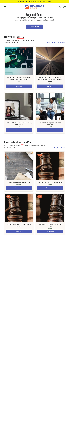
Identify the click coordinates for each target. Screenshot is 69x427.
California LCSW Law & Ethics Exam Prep (50, 225)
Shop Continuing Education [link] (55, 42)
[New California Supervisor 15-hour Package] (50, 106)
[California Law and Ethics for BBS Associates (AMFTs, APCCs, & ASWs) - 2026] (50, 61)
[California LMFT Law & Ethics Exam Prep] (50, 166)
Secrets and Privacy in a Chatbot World (34, 1)
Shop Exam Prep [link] (59, 147)
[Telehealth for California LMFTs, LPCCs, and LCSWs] (19, 106)
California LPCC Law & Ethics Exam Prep (19, 224)
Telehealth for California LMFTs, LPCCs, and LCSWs (19, 123)
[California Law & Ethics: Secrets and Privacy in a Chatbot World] (19, 61)
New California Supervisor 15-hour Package (50, 123)
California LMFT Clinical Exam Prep (19, 182)
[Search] (60, 7)
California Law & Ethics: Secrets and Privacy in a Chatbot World (19, 78)
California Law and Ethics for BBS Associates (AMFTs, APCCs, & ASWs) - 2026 (50, 79)
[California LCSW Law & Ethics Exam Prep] (50, 208)
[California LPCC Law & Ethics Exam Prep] (19, 208)
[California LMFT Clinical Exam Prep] (19, 166)
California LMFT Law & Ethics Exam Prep (50, 182)
